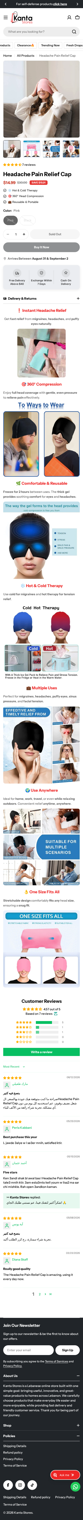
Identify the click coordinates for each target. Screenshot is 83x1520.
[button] (5, 4)
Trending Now (44, 45)
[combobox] (41, 32)
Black (30, 221)
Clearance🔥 (19, 45)
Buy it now (41, 247)
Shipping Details (14, 1497)
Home (7, 55)
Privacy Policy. (12, 1366)
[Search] (74, 31)
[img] (12, 1078)
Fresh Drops (69, 45)
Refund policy (40, 1497)
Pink (12, 221)
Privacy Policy (65, 1497)
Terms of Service (15, 1504)
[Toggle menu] (5, 17)
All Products (25, 55)
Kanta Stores (23, 1513)
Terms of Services (56, 1361)
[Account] (69, 17)
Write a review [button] (41, 1052)
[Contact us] (75, 1487)
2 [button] (39, 1294)
